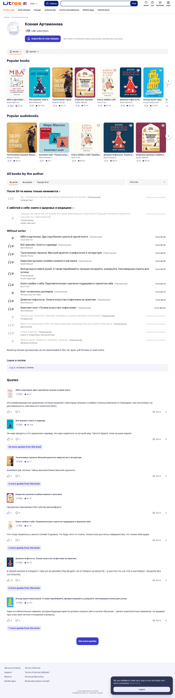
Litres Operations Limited (87, 691)
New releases (24, 10)
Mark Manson (35, 102)
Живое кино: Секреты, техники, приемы (44, 339)
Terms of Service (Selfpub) (37, 672)
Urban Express (29, 331)
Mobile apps (88, 10)
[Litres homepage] (15, 3)
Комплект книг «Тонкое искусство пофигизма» (54, 155)
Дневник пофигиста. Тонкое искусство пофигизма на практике (130, 99)
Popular (37, 10)
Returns (8, 676)
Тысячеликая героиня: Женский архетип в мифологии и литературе (62, 99)
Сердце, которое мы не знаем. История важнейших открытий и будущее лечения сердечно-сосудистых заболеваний (76, 215)
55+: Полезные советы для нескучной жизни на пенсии (53, 197)
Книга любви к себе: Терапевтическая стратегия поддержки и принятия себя (107, 99)
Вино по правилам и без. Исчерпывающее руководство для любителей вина (66, 323)
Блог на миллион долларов (37, 291)
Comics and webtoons (69, 10)
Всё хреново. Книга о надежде (39, 99)
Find (134, 3)
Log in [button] (12, 367)
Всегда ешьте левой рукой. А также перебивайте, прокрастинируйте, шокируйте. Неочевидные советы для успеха (153, 99)
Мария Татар (58, 102)
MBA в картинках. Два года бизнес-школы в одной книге (17, 99)
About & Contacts (12, 668)
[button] (166, 412)
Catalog (53, 3)
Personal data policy (34, 676)
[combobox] (95, 3)
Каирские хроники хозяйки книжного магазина (85, 99)
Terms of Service (32, 668)
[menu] (34, 3)
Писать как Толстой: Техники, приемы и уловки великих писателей (60, 315)
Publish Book (103, 10)
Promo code (8, 10)
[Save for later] (24, 70)
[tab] (15, 51)
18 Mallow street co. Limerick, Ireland (87, 693)
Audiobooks (50, 10)
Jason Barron (13, 102)
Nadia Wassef (81, 102)
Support (8, 672)
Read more (135, 683)
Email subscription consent (37, 681)
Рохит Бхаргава (151, 102)
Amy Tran (101, 102)
